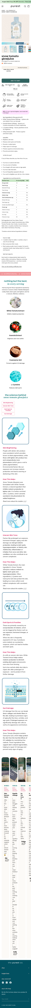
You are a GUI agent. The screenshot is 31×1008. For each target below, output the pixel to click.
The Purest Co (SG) (10, 1005)
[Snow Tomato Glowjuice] (5, 49)
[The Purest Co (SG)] (15, 6)
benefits (5, 137)
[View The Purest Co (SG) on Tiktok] (6, 982)
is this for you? (7, 155)
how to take (6, 238)
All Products (10, 10)
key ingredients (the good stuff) (13, 117)
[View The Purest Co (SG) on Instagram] (3, 982)
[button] (3, 63)
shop (3, 968)
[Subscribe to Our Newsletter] (27, 999)
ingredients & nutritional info (12, 178)
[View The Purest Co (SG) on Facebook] (10, 982)
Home (3, 10)
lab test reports (8, 254)
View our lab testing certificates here (12, 266)
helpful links (5, 973)
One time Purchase (22, 67)
